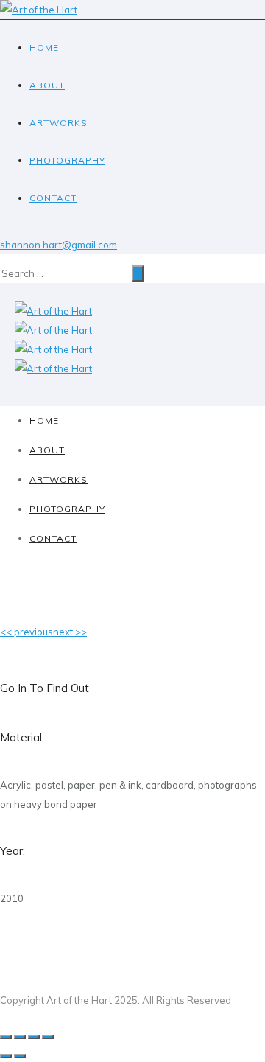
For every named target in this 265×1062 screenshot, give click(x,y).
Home (44, 47)
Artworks (58, 122)
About (47, 85)
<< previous (26, 631)
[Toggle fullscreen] (34, 1037)
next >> (70, 631)
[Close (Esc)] (6, 1037)
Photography (67, 160)
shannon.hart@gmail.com (58, 245)
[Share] (20, 1037)
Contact (53, 197)
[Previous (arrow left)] (6, 1056)
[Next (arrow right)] (20, 1056)
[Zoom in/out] (48, 1037)
